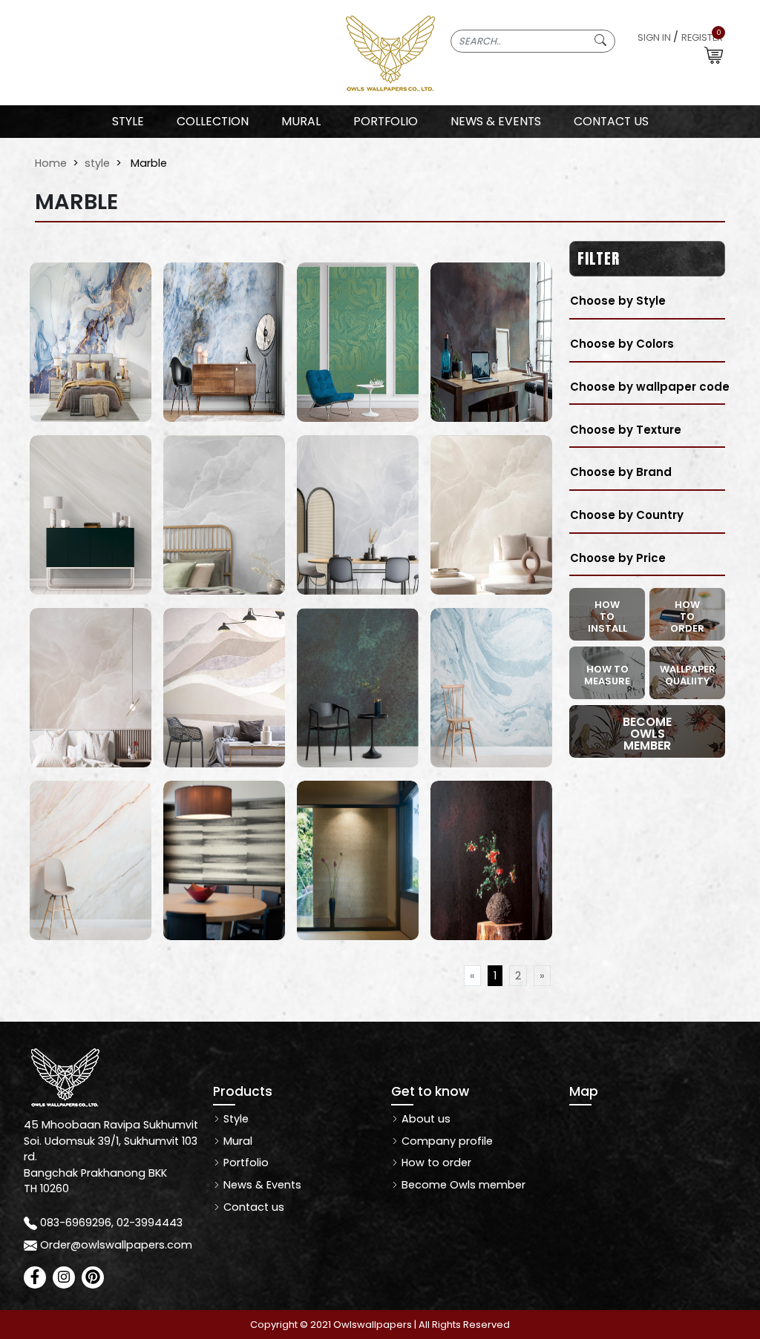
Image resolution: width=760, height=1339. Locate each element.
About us (425, 1118)
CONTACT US (611, 121)
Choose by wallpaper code (650, 386)
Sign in (654, 37)
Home (51, 163)
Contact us (252, 1207)
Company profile (446, 1141)
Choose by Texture (625, 429)
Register (702, 37)
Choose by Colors (622, 343)
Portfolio (244, 1162)
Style (128, 121)
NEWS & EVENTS (496, 121)
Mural (236, 1141)
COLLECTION (213, 121)
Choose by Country (627, 515)
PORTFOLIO (385, 121)
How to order (435, 1162)
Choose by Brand (621, 472)
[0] (713, 54)
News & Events (260, 1184)
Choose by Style (618, 300)
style (97, 163)
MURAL (301, 121)
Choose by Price (618, 558)
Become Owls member (462, 1184)
